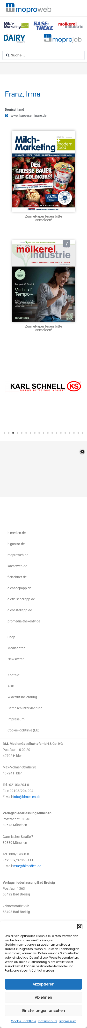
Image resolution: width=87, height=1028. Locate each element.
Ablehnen (43, 997)
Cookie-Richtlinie (23, 1021)
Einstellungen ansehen (43, 1010)
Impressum (67, 1021)
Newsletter (15, 659)
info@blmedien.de (26, 797)
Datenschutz (47, 1021)
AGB (10, 686)
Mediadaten (16, 648)
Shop (11, 637)
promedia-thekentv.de (23, 621)
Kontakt (13, 675)
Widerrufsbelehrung (22, 697)
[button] (79, 926)
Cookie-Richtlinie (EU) (23, 730)
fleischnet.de (17, 577)
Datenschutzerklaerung (25, 708)
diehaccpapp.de (19, 588)
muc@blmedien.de (27, 866)
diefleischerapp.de (21, 599)
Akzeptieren (43, 984)
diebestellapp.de (19, 610)
